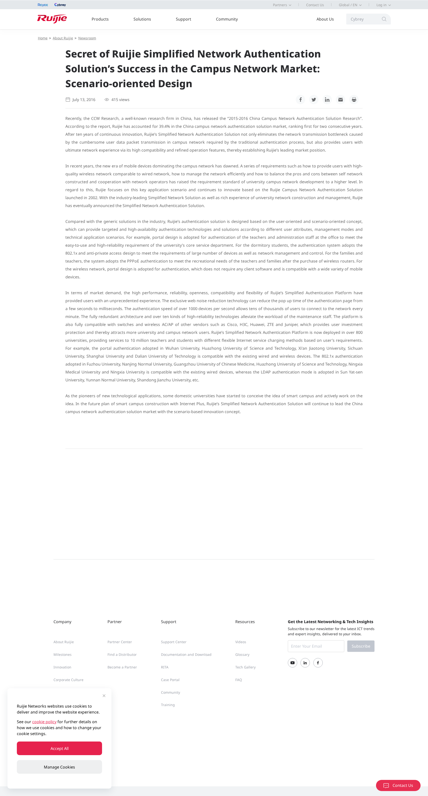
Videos (240, 641)
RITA (164, 667)
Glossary (242, 654)
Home (43, 38)
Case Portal (170, 679)
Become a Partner (122, 667)
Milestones (63, 654)
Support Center (174, 641)
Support (183, 19)
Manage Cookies (59, 767)
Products (100, 19)
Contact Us (315, 4)
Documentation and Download (186, 654)
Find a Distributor (122, 654)
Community (227, 19)
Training (168, 704)
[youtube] (292, 662)
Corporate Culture (68, 679)
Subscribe (361, 646)
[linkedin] (327, 99)
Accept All (60, 748)
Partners (280, 4)
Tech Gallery (245, 667)
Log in (381, 4)
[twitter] (314, 99)
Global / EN (348, 4)
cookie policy (44, 721)
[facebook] (300, 99)
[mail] (340, 99)
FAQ (238, 679)
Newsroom (87, 38)
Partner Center (119, 641)
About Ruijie (63, 38)
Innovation (62, 667)
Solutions (142, 19)
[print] (354, 99)
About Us (325, 19)
